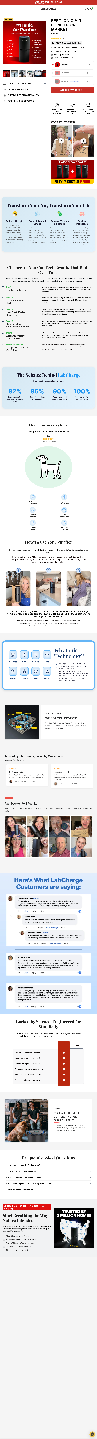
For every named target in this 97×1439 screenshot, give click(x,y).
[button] (24, 84)
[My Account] (87, 8)
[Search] (84, 8)
